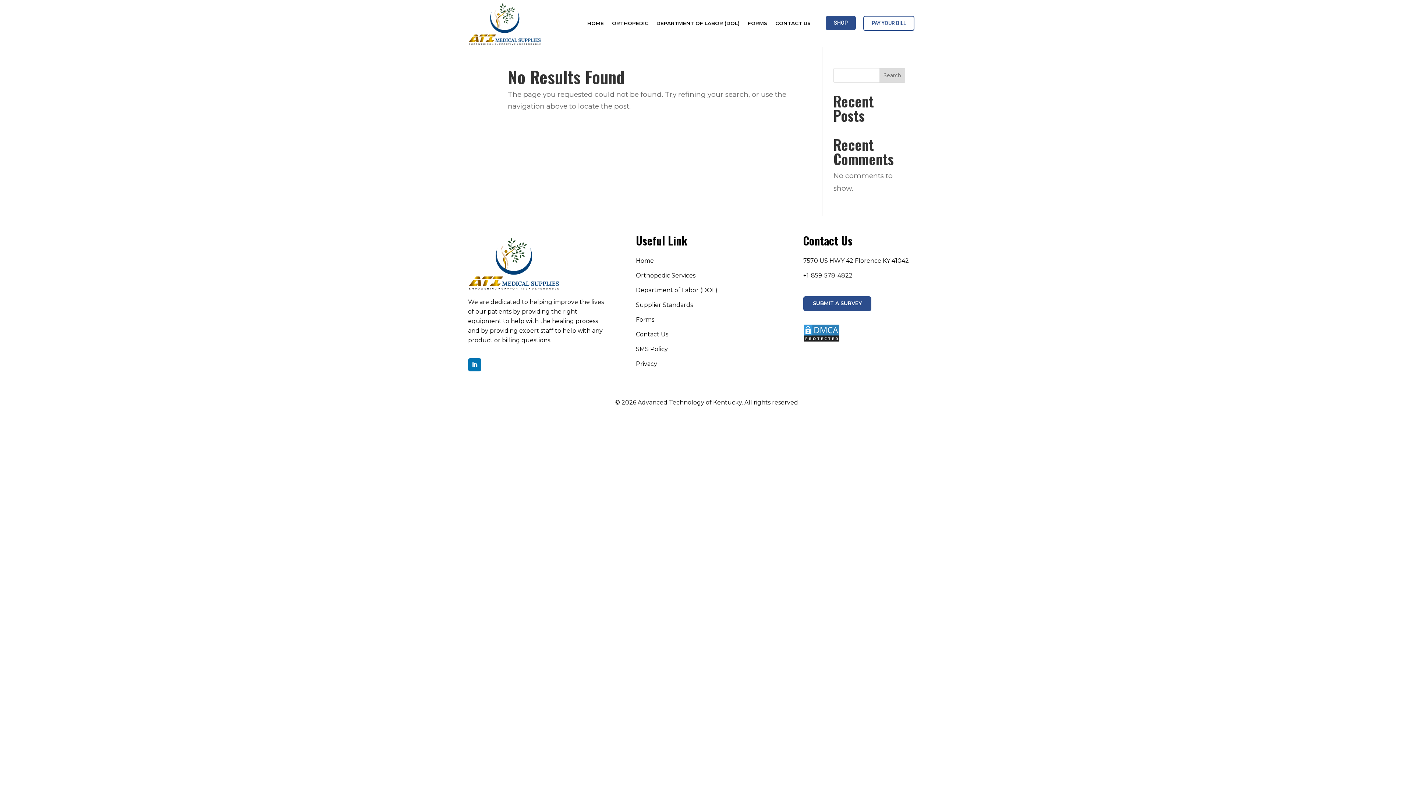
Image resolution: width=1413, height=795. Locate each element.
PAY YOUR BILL (889, 23)
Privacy (646, 363)
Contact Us (793, 23)
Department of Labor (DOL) (698, 23)
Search (892, 75)
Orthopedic (630, 23)
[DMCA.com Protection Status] (821, 340)
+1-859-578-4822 (828, 275)
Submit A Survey (837, 303)
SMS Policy (652, 349)
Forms (757, 23)
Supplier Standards (664, 304)
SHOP (841, 23)
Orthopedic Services (665, 275)
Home (595, 23)
